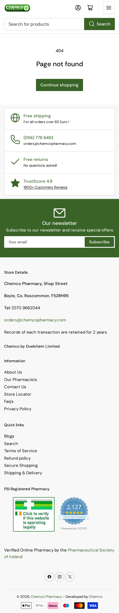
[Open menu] (109, 8)
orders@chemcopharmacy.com (35, 320)
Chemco (96, 596)
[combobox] (59, 24)
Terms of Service (20, 451)
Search (103, 24)
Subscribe (99, 242)
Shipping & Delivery (23, 473)
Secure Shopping (21, 465)
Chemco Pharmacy (46, 596)
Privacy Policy (17, 409)
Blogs (9, 436)
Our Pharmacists (20, 379)
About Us (13, 372)
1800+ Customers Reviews (46, 187)
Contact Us (15, 387)
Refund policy (17, 458)
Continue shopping (59, 85)
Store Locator (17, 394)
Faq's (9, 401)
